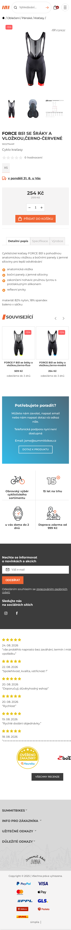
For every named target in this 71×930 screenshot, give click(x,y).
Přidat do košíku (38, 218)
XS (6, 167)
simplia (34, 922)
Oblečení (13, 18)
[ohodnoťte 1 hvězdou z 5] (4, 158)
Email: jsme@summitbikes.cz (35, 440)
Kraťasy (39, 18)
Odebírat (13, 580)
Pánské (27, 18)
